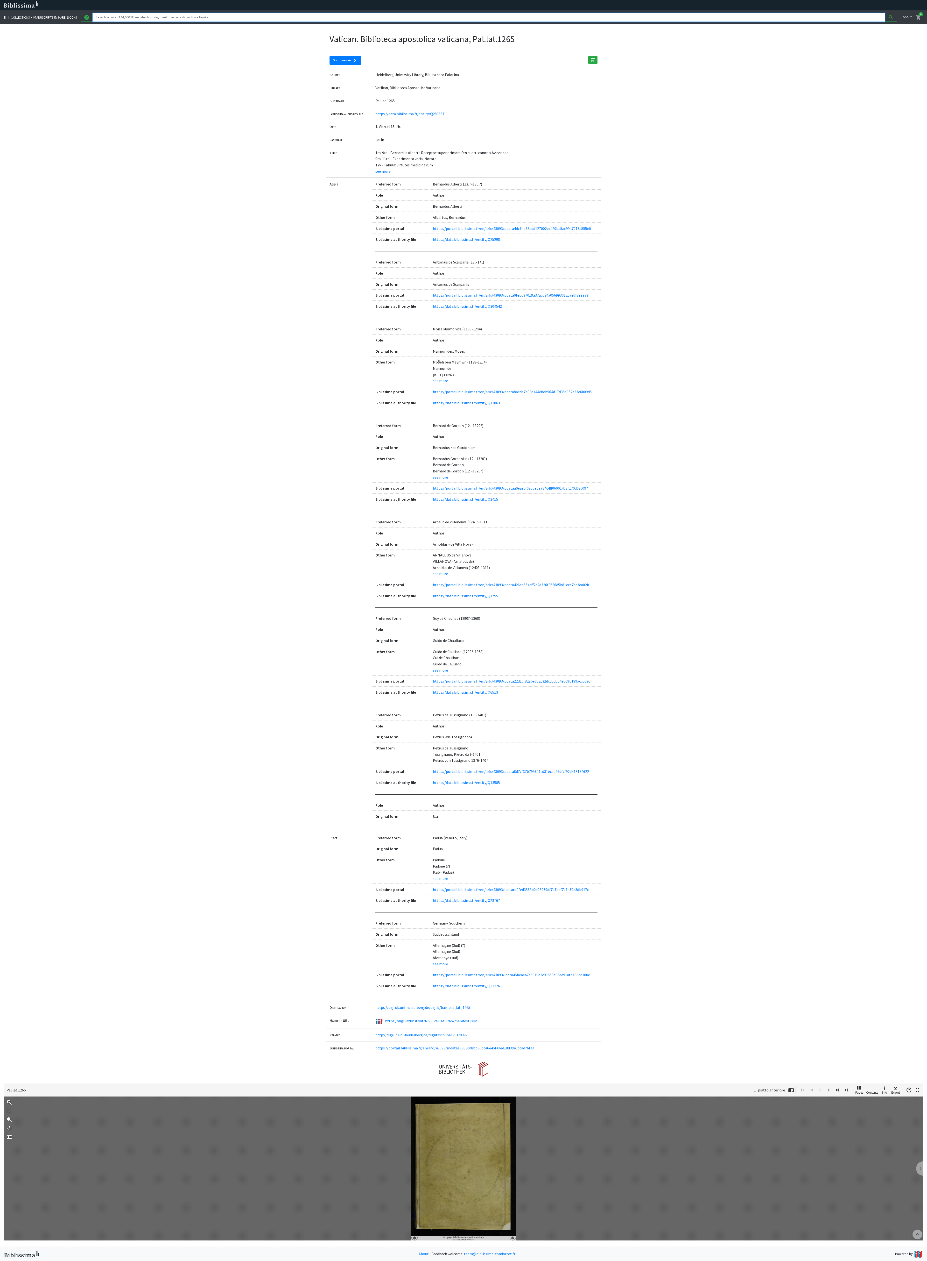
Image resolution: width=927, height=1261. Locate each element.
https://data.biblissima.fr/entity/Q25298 (466, 239)
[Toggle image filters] (9, 1137)
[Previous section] (811, 1090)
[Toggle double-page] (791, 1090)
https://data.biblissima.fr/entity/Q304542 (467, 306)
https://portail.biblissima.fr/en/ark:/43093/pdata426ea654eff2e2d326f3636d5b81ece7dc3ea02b (511, 584)
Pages (859, 1092)
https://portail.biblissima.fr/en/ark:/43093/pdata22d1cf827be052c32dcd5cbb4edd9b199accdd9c (511, 681)
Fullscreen (917, 1090)
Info (884, 1092)
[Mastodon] (247, 5)
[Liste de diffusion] (224, 5)
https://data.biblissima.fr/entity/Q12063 (466, 402)
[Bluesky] (239, 5)
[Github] (263, 5)
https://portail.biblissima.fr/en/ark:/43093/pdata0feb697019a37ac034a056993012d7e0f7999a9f (511, 295)
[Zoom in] (9, 1102)
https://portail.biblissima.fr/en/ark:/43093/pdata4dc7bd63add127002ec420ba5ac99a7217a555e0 (512, 228)
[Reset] (9, 1111)
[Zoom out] (9, 1119)
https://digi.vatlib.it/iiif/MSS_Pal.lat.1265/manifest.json (431, 1021)
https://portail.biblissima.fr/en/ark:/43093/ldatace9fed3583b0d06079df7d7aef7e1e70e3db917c (511, 889)
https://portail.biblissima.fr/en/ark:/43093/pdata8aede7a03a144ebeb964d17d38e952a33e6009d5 (512, 391)
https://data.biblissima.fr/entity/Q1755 (465, 595)
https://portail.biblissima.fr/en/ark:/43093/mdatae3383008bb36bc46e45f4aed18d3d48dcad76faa (454, 1048)
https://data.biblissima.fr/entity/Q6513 (465, 692)
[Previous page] (820, 1090)
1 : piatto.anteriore (769, 1090)
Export (895, 1092)
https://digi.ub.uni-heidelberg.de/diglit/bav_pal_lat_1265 (422, 1007)
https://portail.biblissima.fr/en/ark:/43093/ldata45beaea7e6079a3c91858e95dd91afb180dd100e (511, 974)
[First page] (802, 1090)
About (907, 17)
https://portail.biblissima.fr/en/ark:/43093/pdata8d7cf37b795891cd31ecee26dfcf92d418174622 (511, 771)
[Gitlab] (270, 5)
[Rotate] (9, 1128)
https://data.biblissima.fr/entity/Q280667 (409, 113)
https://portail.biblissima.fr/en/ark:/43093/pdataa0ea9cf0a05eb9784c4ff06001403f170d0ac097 (510, 488)
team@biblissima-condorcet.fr (489, 1253)
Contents (872, 1092)
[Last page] (846, 1090)
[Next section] (837, 1090)
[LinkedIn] (232, 5)
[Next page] (828, 1090)
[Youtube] (255, 5)
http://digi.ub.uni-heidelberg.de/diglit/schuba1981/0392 (421, 1035)
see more (383, 171)
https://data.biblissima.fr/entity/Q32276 (466, 985)
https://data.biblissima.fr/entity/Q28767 (466, 900)
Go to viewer (345, 60)
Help (909, 1090)
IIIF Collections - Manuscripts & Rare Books (40, 17)
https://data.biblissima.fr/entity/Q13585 (466, 782)
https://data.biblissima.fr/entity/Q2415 (465, 499)
